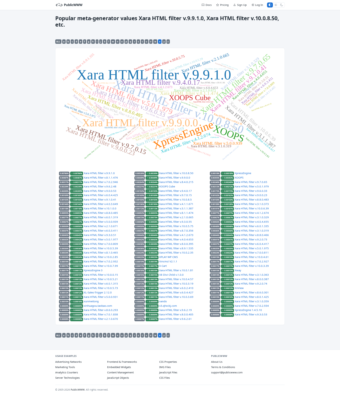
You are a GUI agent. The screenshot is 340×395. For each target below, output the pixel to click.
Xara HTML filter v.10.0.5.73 (101, 288)
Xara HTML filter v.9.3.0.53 (251, 314)
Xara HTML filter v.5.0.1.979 (252, 186)
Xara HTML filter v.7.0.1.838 (101, 314)
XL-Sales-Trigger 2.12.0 (98, 292)
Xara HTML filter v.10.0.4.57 (176, 279)
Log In (259, 5)
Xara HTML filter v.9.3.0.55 (175, 221)
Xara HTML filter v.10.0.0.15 (101, 274)
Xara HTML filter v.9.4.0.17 (175, 191)
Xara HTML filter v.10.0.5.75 (176, 226)
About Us (216, 361)
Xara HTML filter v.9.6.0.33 (251, 191)
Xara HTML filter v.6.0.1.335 (252, 226)
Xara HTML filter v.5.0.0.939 (101, 221)
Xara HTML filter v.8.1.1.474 (176, 213)
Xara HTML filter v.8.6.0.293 (101, 310)
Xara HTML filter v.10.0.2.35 (176, 252)
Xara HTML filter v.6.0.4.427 (176, 292)
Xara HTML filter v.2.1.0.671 (101, 226)
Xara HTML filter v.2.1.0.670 (101, 319)
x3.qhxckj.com (168, 305)
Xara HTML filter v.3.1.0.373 (252, 204)
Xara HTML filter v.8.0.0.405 (176, 314)
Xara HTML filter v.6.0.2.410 (176, 288)
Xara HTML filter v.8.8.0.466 (252, 235)
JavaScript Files (168, 372)
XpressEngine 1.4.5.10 (248, 310)
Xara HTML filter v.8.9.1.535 (176, 248)
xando (163, 301)
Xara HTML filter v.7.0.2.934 (252, 305)
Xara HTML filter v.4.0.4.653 (176, 239)
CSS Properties (168, 361)
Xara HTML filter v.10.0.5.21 (101, 279)
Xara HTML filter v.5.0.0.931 (101, 297)
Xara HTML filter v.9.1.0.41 (100, 199)
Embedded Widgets (119, 367)
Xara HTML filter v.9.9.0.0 (174, 177)
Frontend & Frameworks (122, 361)
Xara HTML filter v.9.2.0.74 (251, 283)
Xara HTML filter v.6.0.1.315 (101, 283)
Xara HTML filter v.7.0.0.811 (252, 252)
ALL (58, 41)
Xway (238, 270)
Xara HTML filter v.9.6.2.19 (175, 310)
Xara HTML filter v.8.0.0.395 (176, 244)
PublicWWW (72, 5)
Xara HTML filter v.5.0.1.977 (101, 239)
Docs (209, 5)
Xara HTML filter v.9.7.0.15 (175, 195)
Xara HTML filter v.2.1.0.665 (176, 217)
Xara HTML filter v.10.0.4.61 (252, 257)
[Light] (276, 4)
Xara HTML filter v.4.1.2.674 (252, 213)
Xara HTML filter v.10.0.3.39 (252, 266)
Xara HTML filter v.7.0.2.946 (101, 182)
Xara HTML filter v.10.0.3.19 (176, 283)
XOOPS (239, 177)
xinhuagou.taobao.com (98, 305)
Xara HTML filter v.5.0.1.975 (252, 248)
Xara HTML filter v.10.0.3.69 (176, 297)
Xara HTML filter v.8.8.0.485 (101, 213)
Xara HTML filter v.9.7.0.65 (251, 182)
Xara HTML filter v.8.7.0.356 (176, 230)
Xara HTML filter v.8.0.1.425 (252, 297)
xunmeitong (91, 301)
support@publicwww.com (227, 372)
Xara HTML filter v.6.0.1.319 (101, 217)
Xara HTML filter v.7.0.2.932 (101, 261)
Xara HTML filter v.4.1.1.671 (176, 204)
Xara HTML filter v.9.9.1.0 (99, 173)
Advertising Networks (68, 361)
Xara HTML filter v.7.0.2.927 (252, 261)
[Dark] (282, 4)
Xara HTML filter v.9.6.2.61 (175, 319)
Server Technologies (67, 377)
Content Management (120, 372)
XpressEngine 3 (93, 270)
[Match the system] (270, 4)
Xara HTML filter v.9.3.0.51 (100, 235)
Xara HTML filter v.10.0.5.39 (101, 248)
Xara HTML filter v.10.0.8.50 (176, 173)
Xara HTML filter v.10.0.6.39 (252, 208)
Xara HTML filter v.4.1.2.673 (176, 235)
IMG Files (165, 367)
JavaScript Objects (118, 377)
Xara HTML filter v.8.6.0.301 (252, 292)
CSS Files (164, 377)
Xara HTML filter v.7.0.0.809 (101, 244)
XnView (239, 288)
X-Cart (163, 266)
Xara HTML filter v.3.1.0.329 (252, 217)
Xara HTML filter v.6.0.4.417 (252, 244)
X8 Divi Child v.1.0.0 (171, 274)
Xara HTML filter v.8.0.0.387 (252, 279)
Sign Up (242, 5)
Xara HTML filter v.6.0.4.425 (101, 195)
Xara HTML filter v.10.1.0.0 (100, 208)
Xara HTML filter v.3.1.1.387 (176, 208)
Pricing (224, 5)
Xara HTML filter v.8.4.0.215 (176, 182)
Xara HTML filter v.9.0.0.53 (100, 191)
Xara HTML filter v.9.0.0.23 (251, 195)
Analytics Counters (66, 372)
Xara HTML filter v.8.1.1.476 (101, 177)
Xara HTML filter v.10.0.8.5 (175, 199)
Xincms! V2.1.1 (168, 261)
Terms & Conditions (223, 367)
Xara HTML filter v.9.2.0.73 (251, 239)
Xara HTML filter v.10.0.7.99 (101, 266)
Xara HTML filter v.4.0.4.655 (252, 221)
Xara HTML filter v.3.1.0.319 (252, 230)
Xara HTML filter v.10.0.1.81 (176, 270)
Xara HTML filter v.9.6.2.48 (100, 186)
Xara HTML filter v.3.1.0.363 (252, 274)
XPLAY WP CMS (168, 257)
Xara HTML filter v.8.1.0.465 (101, 252)
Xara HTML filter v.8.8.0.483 (252, 199)
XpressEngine (243, 173)
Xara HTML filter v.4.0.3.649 (101, 204)
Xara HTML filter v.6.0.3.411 (101, 230)
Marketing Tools (65, 367)
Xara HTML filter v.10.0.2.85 (101, 257)
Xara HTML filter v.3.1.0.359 (252, 301)
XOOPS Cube (167, 186)
